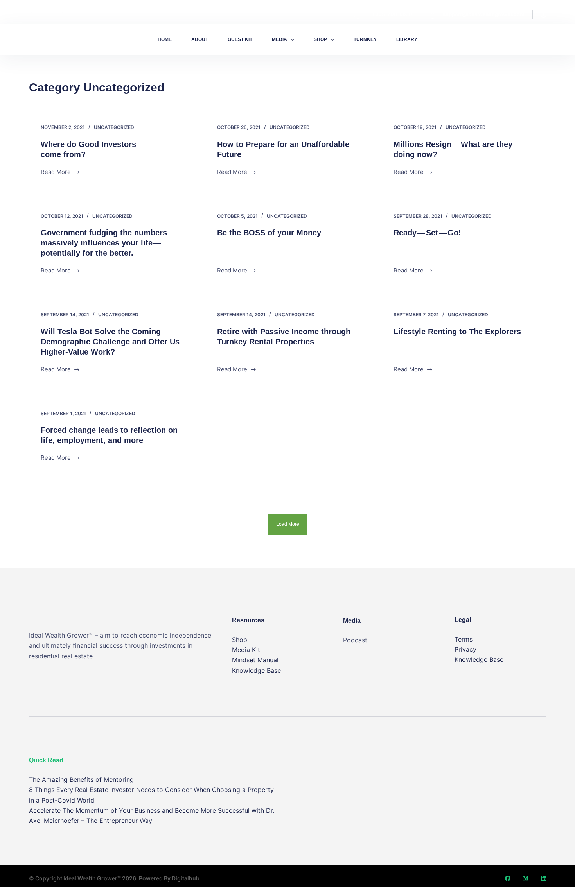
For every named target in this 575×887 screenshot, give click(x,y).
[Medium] (47, 14)
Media (279, 39)
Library (406, 39)
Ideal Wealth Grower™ (92, 878)
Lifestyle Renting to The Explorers (457, 331)
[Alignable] (64, 14)
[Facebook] (31, 14)
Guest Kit (240, 39)
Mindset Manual (255, 660)
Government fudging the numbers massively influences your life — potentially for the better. (104, 242)
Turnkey (365, 39)
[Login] (543, 15)
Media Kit (246, 650)
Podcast (355, 640)
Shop (320, 39)
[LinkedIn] (543, 878)
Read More (57, 171)
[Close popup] (572, 2)
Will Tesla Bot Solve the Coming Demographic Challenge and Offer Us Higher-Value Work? (110, 341)
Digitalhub (185, 878)
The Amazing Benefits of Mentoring (81, 779)
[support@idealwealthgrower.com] (432, 14)
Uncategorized (114, 127)
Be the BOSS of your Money (269, 232)
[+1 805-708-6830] (358, 14)
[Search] (479, 40)
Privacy (465, 649)
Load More (287, 524)
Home (165, 39)
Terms (464, 639)
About (199, 39)
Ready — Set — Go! (427, 232)
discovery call (518, 39)
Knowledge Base (256, 670)
